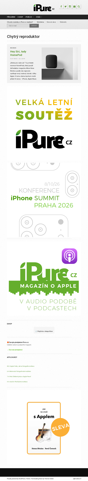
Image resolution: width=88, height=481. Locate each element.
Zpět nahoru (76, 478)
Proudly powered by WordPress (16, 478)
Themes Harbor (48, 478)
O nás (38, 17)
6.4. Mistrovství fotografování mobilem (19, 371)
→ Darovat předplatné (14, 350)
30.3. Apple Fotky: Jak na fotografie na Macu (20, 366)
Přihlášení (11, 17)
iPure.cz (29, 17)
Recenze (13, 48)
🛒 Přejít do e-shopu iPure (44, 331)
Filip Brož (13, 58)
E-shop (20, 17)
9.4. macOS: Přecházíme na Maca (17, 381)
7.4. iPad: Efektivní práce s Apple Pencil (19, 376)
